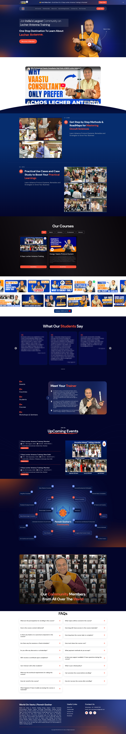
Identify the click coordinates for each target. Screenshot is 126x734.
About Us (54, 8)
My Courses (82, 8)
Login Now (100, 8)
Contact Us (74, 8)
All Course (38, 8)
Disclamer (69, 716)
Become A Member (28, 41)
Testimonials (46, 8)
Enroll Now (33, 267)
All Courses (70, 713)
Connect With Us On (61, 311)
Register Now (24, 448)
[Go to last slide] (21, 138)
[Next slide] (59, 138)
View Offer (103, 2)
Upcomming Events (63, 8)
